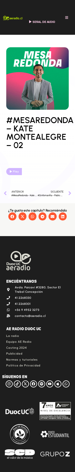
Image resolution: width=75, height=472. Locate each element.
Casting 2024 (16, 347)
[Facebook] (33, 383)
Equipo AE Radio (19, 341)
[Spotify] (41, 383)
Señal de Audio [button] (43, 22)
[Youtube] (49, 383)
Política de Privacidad (23, 365)
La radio (12, 335)
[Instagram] (9, 383)
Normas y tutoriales (22, 359)
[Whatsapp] (66, 383)
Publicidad (14, 353)
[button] (12, 216)
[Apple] (57, 383)
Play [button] (16, 171)
